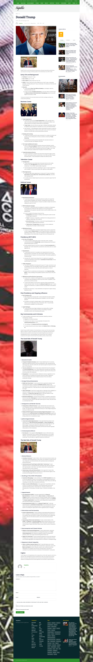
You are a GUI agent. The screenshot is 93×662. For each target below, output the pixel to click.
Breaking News (34, 625)
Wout (58, 652)
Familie (54, 628)
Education (23, 3)
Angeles (49, 622)
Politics (57, 3)
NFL (40, 625)
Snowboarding (42, 636)
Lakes (33, 641)
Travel (74, 3)
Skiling (40, 633)
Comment (18, 579)
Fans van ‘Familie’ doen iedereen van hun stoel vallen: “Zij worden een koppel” (71, 52)
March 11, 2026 (62, 91)
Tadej (49, 646)
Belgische (53, 622)
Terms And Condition (34, 0)
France (49, 630)
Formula (58, 628)
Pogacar (57, 643)
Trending (41, 646)
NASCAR (33, 647)
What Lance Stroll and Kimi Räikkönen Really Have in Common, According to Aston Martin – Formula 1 (71, 96)
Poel (53, 643)
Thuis (54, 648)
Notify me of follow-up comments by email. (24, 606)
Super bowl (41, 639)
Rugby (40, 630)
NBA (40, 622)
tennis (58, 646)
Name (17, 592)
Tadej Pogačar (53, 646)
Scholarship (63, 3)
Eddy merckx (54, 626)
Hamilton (53, 630)
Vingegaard (55, 650)
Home (17, 0)
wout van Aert (50, 654)
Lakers (33, 639)
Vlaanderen (50, 652)
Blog (19, 13)
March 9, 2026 (68, 110)
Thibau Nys (50, 648)
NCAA (40, 624)
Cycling (33, 627)
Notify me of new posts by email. (22, 609)
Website (38, 597)
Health (46, 3)
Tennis (40, 642)
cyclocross (34, 628)
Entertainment (30, 3)
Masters (49, 635)
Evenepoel (49, 628)
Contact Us (28, 0)
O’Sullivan (49, 643)
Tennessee (41, 641)
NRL (40, 627)
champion (58, 622)
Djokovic (55, 624)
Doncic (49, 626)
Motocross (34, 644)
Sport (69, 3)
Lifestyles (52, 3)
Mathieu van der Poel (51, 639)
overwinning (58, 641)
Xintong (55, 654)
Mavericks (58, 639)
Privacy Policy (20, 0)
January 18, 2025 (27, 23)
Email (17, 597)
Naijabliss (20, 8)
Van (59, 648)
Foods (42, 3)
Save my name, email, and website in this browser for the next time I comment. (32, 602)
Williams (54, 652)
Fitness (37, 3)
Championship (50, 624)
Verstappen (50, 650)
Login (76, 0)
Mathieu (53, 635)
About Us (24, 0)
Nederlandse (53, 641)
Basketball (34, 622)
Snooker (40, 635)
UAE (57, 648)
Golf (32, 636)
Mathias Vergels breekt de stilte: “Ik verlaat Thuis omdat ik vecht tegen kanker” (71, 45)
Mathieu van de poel (51, 637)
